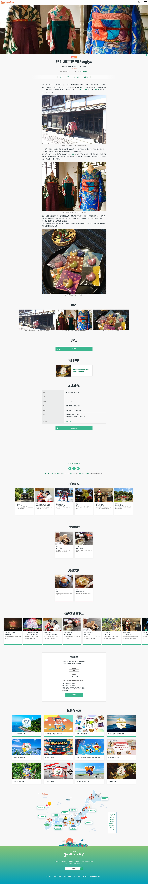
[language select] (138, 2)
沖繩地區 (40, 807)
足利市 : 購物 (71, 473)
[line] (78, 468)
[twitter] (74, 468)
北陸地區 (73, 810)
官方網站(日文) (69, 421)
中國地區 (55, 815)
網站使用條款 (57, 876)
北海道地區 (105, 798)
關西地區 (65, 812)
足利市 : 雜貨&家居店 (83, 473)
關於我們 (48, 876)
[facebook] (69, 468)
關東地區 (57, 473)
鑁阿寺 (97, 90)
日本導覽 (50, 473)
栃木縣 (64, 473)
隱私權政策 (77, 876)
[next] (146, 630)
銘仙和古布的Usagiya (85, 71)
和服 (82, 87)
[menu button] (145, 2)
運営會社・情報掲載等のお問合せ (92, 876)
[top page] (45, 473)
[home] (7, 2)
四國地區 (58, 828)
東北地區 (92, 810)
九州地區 (41, 816)
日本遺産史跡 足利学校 (83, 90)
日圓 (72, 154)
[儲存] (146, 55)
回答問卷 (74, 695)
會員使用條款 (68, 876)
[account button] (142, 2)
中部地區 (73, 828)
